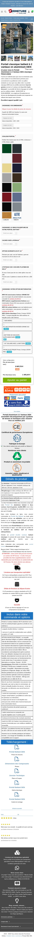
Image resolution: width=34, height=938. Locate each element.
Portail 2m (9, 505)
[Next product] (32, 19)
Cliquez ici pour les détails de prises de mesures (16, 109)
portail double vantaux (18, 535)
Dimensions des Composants (17, 764)
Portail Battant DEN (17, 752)
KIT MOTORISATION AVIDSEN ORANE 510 (16, 327)
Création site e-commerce (14, 936)
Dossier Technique (17, 775)
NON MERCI (8, 320)
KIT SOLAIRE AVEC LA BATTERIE (18, 343)
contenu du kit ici (15, 299)
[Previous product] (31, 19)
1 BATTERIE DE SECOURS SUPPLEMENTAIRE (11, 336)
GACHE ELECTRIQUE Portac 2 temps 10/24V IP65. (17, 350)
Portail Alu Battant (17, 516)
